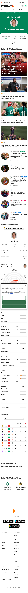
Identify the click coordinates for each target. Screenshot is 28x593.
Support (16, 569)
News (2, 10)
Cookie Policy (5, 576)
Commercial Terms (6, 579)
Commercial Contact (17, 573)
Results (3, 542)
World (15, 555)
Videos (3, 548)
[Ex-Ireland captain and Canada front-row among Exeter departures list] (14, 112)
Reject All (14, 302)
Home (3, 536)
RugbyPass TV (19, 10)
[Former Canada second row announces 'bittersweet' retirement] (14, 137)
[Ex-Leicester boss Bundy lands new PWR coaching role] (14, 88)
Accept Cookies (14, 306)
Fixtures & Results (10, 10)
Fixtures (4, 539)
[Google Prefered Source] (14, 526)
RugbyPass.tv (17, 539)
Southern (16, 551)
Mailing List (17, 542)
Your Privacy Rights (14, 298)
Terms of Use (5, 573)
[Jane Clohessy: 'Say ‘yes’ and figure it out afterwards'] (14, 64)
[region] (14, 296)
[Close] (25, 285)
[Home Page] (7, 6)
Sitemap (4, 551)
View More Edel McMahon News (9, 224)
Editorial (16, 577)
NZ (15, 558)
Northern (16, 548)
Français (16, 561)
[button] (26, 9)
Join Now (16, 536)
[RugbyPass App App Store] (8, 521)
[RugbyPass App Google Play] (20, 521)
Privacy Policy (5, 569)
